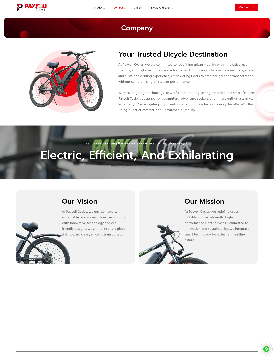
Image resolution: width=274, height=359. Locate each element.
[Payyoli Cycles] (31, 7)
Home (163, 295)
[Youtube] (48, 339)
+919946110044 (209, 317)
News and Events (162, 8)
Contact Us (246, 7)
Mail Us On (206, 328)
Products (99, 8)
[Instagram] (41, 339)
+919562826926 (209, 322)
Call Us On (206, 313)
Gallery (138, 8)
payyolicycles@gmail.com (216, 332)
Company (119, 8)
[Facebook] (34, 339)
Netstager (251, 355)
